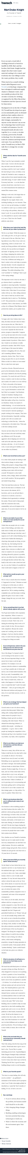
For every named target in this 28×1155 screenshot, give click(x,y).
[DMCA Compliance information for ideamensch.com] (21, 1152)
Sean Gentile (6, 1141)
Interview (5, 1138)
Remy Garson (6, 1144)
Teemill (4, 87)
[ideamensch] (6, 3)
